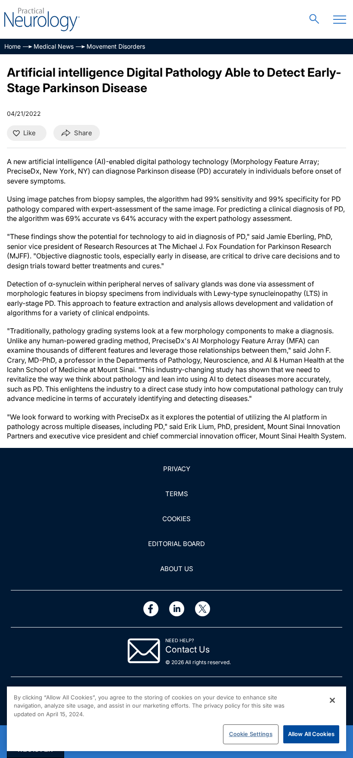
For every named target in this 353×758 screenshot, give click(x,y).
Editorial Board (176, 544)
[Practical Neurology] (42, 19)
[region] (176, 719)
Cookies (176, 519)
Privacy (176, 469)
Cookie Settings (250, 733)
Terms (176, 494)
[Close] (332, 700)
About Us (176, 569)
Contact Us (187, 649)
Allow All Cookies (311, 733)
